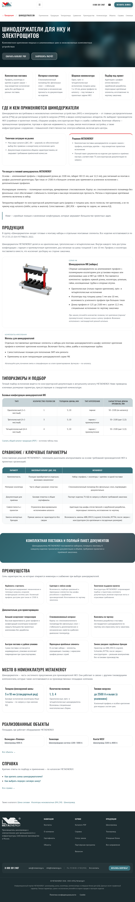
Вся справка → (8, 788)
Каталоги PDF (80, 825)
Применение (43, 15)
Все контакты (94, 868)
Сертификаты (49, 838)
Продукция (54, 15)
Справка (121, 15)
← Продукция (8, 15)
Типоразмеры (66, 15)
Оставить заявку (124, 4)
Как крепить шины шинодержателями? (24, 776)
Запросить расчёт (44, 56)
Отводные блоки (113, 838)
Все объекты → (8, 752)
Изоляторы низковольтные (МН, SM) (46, 802)
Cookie (82, 895)
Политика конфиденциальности (63, 895)
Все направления (113, 845)
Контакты (48, 825)
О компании (49, 831)
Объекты (112, 15)
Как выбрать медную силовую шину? (23, 781)
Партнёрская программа (85, 845)
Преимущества (88, 15)
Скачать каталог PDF (16, 56)
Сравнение (77, 15)
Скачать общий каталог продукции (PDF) (19, 441)
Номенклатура (101, 15)
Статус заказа (80, 838)
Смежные (129, 15)
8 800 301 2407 (99, 4)
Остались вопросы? (119, 868)
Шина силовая (24, 802)
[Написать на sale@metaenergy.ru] (109, 4)
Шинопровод (69, 802)
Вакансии (79, 851)
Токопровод (111, 831)
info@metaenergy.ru (53, 868)
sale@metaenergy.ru (36, 868)
